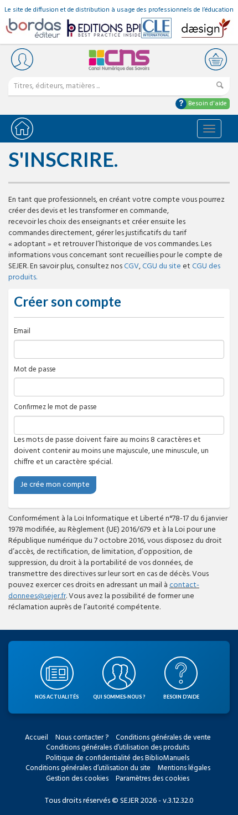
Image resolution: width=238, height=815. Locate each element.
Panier (216, 59)
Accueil (36, 737)
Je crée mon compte (55, 484)
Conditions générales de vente (163, 737)
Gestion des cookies (77, 779)
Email (22, 332)
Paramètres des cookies (152, 779)
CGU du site (161, 266)
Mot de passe (35, 370)
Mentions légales (184, 768)
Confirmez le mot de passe (55, 408)
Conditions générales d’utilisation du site (88, 768)
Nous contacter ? (81, 737)
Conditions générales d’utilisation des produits (117, 747)
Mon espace (22, 59)
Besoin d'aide (207, 103)
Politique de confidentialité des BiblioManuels (117, 758)
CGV (131, 266)
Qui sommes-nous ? (119, 697)
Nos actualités (57, 697)
